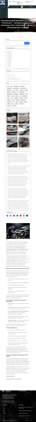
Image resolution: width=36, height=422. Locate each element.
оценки (17, 96)
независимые (15, 94)
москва (8, 92)
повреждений (25, 96)
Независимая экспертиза (10, 376)
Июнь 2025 (9, 62)
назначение (13, 92)
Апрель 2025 (9, 65)
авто (11, 86)
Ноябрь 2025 (9, 56)
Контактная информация (11, 75)
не (17, 92)
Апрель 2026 (9, 51)
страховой (23, 99)
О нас (8, 76)
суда (16, 101)
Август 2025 (9, 60)
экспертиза (21, 103)
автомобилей (16, 86)
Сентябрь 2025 (9, 58)
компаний (21, 90)
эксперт (16, 103)
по (20, 96)
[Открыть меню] (22, 7)
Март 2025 (9, 66)
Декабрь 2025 (9, 54)
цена (12, 103)
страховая (18, 99)
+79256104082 (13, 1)
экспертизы (9, 105)
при (11, 97)
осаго (27, 94)
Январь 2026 (9, 53)
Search (27, 43)
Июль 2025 (9, 61)
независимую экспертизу (17, 354)
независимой (9, 94)
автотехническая (16, 88)
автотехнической (23, 88)
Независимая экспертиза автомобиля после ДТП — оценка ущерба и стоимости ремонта (3, 11)
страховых (9, 101)
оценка (8, 96)
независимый (22, 94)
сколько (26, 97)
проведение (16, 97)
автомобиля (9, 88)
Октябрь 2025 (9, 57)
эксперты (14, 105)
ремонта (21, 97)
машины (26, 90)
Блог (8, 73)
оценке (13, 96)
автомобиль (22, 86)
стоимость (9, 99)
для (13, 90)
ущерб (25, 101)
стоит (13, 99)
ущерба (8, 103)
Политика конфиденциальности (12, 77)
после (8, 97)
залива (17, 90)
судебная (20, 101)
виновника (9, 90)
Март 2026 (9, 52)
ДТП (8, 86)
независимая (22, 92)
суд (13, 101)
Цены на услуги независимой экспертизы (13, 79)
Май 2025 (8, 64)
